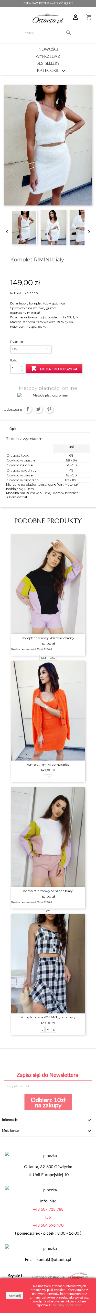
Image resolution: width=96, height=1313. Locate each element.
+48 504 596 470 (48, 1225)
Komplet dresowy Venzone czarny (48, 638)
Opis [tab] (12, 428)
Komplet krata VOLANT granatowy (48, 1017)
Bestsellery (48, 63)
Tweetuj (38, 409)
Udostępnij (28, 409)
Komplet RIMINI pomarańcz (48, 764)
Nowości (48, 49)
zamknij (14, 1296)
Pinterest (49, 409)
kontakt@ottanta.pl (54, 1259)
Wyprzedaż (48, 56)
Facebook (19, 1059)
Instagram (76, 1059)
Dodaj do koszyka (54, 368)
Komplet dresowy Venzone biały (48, 891)
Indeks (14, 293)
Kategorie (52, 71)
